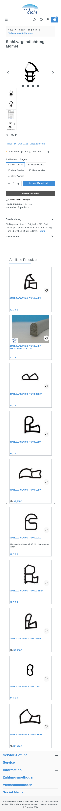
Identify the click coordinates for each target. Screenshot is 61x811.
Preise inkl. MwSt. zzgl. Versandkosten (25, 144)
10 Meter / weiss (36, 164)
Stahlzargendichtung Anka (25, 298)
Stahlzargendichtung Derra (26, 394)
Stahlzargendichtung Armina (26, 591)
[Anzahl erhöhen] (19, 183)
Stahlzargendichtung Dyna (25, 639)
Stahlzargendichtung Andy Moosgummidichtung (25, 347)
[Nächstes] (53, 72)
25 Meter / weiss (37, 170)
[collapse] (56, 777)
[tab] (30, 225)
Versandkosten (51, 801)
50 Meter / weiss (16, 176)
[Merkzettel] (41, 19)
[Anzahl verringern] (9, 183)
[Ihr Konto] (48, 19)
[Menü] (6, 19)
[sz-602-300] (30, 72)
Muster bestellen (30, 193)
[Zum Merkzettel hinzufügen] (46, 290)
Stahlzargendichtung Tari (25, 686)
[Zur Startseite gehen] (30, 9)
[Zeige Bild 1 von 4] (23, 86)
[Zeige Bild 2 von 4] (28, 86)
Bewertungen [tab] (13, 236)
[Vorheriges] (8, 72)
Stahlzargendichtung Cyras (26, 734)
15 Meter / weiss (16, 170)
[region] (30, 93)
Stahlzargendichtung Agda (25, 442)
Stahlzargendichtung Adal (25, 538)
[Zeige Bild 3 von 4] (33, 86)
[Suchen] (34, 19)
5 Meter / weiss (15, 164)
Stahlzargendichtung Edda (25, 490)
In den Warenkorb (38, 183)
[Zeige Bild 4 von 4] (38, 86)
